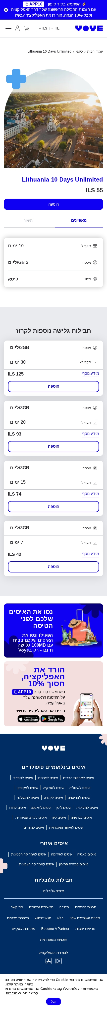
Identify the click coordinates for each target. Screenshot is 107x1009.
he (57, 28)
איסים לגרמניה (81, 818)
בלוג (60, 918)
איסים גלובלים (53, 891)
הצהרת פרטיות (18, 918)
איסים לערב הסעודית (31, 818)
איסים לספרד (23, 778)
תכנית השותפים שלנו (85, 918)
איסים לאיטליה (80, 788)
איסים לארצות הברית (78, 778)
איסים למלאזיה (87, 808)
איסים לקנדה (53, 798)
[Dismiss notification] (5, 9)
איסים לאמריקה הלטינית (28, 854)
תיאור (28, 221)
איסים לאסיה (86, 854)
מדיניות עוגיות (85, 929)
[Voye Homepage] (89, 29)
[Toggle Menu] (7, 28)
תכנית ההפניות (85, 907)
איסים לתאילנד (28, 798)
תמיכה (64, 907)
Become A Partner (55, 929)
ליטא (79, 51)
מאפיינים (79, 220)
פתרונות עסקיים (23, 929)
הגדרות (11, 993)
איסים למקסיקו (27, 788)
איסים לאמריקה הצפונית (36, 864)
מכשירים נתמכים (41, 907)
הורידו (57, 15)
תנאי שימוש (43, 918)
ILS (44, 28)
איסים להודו (17, 808)
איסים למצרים (34, 827)
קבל (53, 1001)
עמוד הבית (95, 51)
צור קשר (17, 907)
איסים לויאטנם (41, 808)
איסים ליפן (63, 808)
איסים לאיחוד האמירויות (66, 827)
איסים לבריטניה (79, 798)
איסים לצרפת (48, 778)
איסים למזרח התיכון (73, 864)
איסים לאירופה (61, 854)
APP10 (35, 4)
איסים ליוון (59, 818)
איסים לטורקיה (53, 788)
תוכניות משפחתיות (53, 940)
